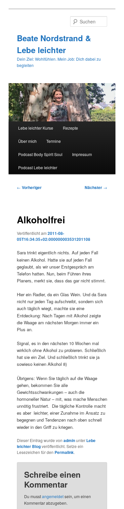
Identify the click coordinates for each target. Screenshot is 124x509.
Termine (53, 141)
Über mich (27, 141)
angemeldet (52, 496)
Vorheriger (29, 187)
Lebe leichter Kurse (35, 128)
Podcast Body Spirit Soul (40, 154)
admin (69, 440)
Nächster (96, 187)
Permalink (64, 452)
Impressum (82, 154)
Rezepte (70, 128)
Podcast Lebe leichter (37, 167)
